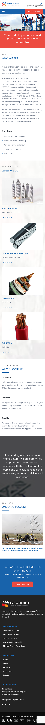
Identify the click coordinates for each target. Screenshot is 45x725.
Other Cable (7, 671)
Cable (31, 716)
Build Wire (7, 343)
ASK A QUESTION (22, 584)
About (5, 663)
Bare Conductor (9, 208)
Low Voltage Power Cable (12, 642)
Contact (6, 675)
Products (6, 667)
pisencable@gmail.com (35, 6)
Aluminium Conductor (11, 631)
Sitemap (26, 716)
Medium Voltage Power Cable (14, 646)
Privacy (20, 716)
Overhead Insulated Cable (15, 253)
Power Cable (8, 298)
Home (5, 660)
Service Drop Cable (10, 638)
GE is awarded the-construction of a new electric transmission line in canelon (22, 549)
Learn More (6, 217)
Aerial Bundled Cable (10, 634)
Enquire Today (34, 11)
